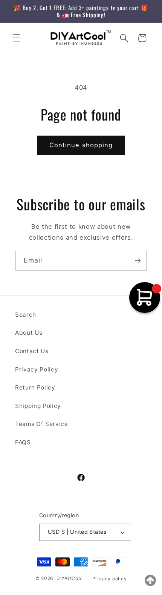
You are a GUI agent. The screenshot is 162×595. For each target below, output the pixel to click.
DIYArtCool (70, 578)
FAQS (23, 442)
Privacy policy (109, 578)
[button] (17, 38)
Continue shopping (81, 145)
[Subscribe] (137, 260)
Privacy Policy (36, 369)
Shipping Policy (38, 405)
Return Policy (35, 387)
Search (25, 314)
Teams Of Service (41, 423)
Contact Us (32, 351)
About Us (28, 332)
